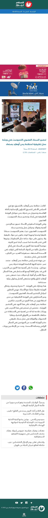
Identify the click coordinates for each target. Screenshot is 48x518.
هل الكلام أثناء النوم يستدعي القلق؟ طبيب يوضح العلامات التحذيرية (25, 412)
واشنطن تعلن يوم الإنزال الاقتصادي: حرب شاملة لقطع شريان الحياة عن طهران (26, 443)
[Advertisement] (24, 38)
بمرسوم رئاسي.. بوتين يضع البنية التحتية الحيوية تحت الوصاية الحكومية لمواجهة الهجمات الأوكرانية (26, 422)
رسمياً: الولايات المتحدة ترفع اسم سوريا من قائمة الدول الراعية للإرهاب (25, 404)
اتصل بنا (26, 11)
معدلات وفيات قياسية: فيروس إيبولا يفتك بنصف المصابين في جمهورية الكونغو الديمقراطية (25, 433)
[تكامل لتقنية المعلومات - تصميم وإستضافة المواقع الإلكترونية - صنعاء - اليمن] (24, 516)
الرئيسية (33, 11)
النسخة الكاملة (17, 11)
